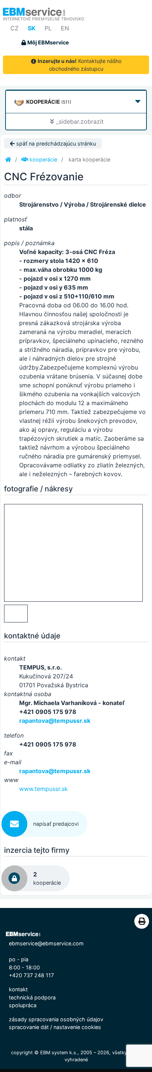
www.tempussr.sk (43, 788)
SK (31, 28)
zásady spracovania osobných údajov (56, 1019)
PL (48, 28)
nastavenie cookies (77, 1027)
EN (65, 28)
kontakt (18, 989)
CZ (14, 28)
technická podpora (32, 997)
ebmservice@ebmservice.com (46, 943)
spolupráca (23, 1005)
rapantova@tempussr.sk (54, 720)
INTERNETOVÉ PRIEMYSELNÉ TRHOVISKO (43, 18)
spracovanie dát (29, 1027)
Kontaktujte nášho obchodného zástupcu (79, 65)
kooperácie (42, 159)
